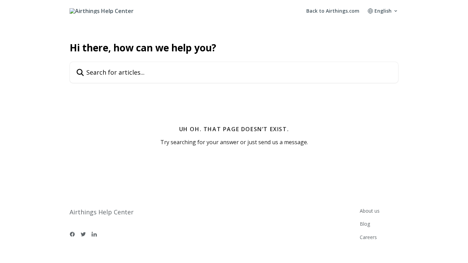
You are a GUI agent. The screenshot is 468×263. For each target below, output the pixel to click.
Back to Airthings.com (332, 11)
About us (370, 211)
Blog (365, 224)
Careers (368, 237)
